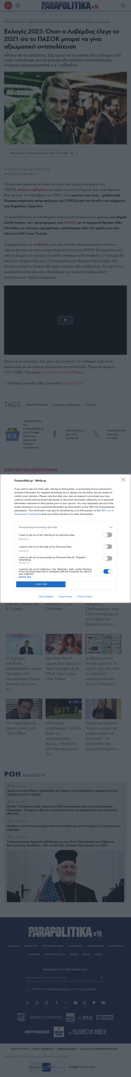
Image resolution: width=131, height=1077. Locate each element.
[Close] (124, 481)
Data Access (65, 596)
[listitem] (65, 527)
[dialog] (65, 538)
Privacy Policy (84, 596)
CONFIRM (41, 584)
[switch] (107, 535)
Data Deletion (46, 596)
